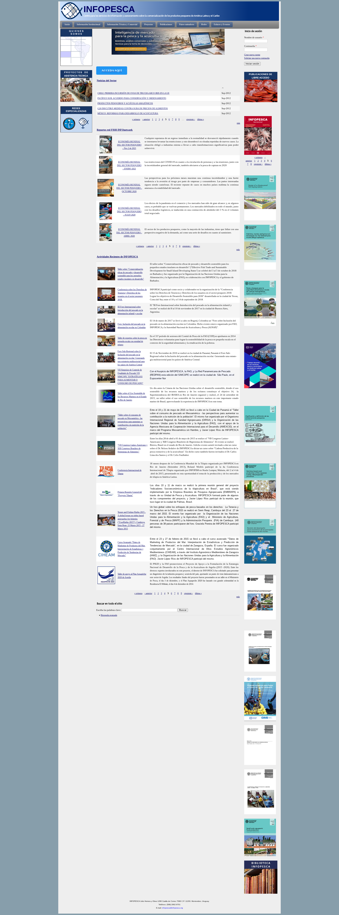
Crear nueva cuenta (252, 55)
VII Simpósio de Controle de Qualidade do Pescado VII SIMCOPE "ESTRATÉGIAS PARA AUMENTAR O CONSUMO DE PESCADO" (130, 376)
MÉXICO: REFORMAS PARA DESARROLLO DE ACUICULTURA (127, 113)
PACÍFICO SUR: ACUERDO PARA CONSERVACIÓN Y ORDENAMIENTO (131, 98)
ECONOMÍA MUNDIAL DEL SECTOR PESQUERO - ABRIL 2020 (129, 232)
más (238, 123)
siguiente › (190, 119)
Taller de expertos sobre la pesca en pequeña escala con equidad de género (132, 341)
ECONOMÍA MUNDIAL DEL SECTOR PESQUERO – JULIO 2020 (129, 211)
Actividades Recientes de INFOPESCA (117, 256)
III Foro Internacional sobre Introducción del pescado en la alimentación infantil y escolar (130, 310)
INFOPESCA (109, 9)
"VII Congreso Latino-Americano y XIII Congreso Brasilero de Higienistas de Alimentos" (132, 448)
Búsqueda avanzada (109, 615)
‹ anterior (146, 119)
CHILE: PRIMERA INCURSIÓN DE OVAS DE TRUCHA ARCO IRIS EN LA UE (133, 93)
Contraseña (250, 46)
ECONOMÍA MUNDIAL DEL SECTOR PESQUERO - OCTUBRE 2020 (129, 188)
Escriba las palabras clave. (109, 610)
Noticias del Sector (107, 80)
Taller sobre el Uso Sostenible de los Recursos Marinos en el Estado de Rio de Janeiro (132, 396)
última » (200, 119)
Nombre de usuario (254, 37)
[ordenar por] (223, 88)
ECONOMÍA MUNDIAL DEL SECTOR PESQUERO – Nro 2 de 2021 (129, 145)
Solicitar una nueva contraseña (256, 58)
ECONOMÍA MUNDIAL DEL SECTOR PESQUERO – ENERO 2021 (129, 165)
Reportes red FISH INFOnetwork (115, 129)
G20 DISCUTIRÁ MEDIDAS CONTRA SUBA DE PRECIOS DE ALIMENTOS (132, 108)
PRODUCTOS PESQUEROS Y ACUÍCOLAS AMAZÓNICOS (125, 103)
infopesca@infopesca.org (172, 908)
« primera (136, 119)
